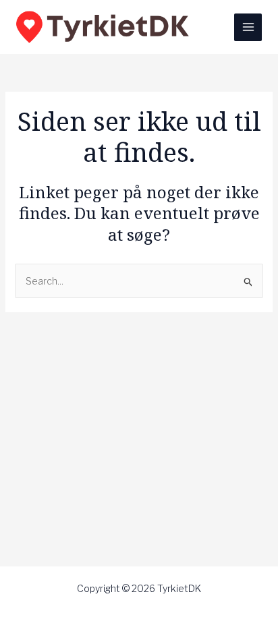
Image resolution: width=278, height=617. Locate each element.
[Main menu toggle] (248, 27)
